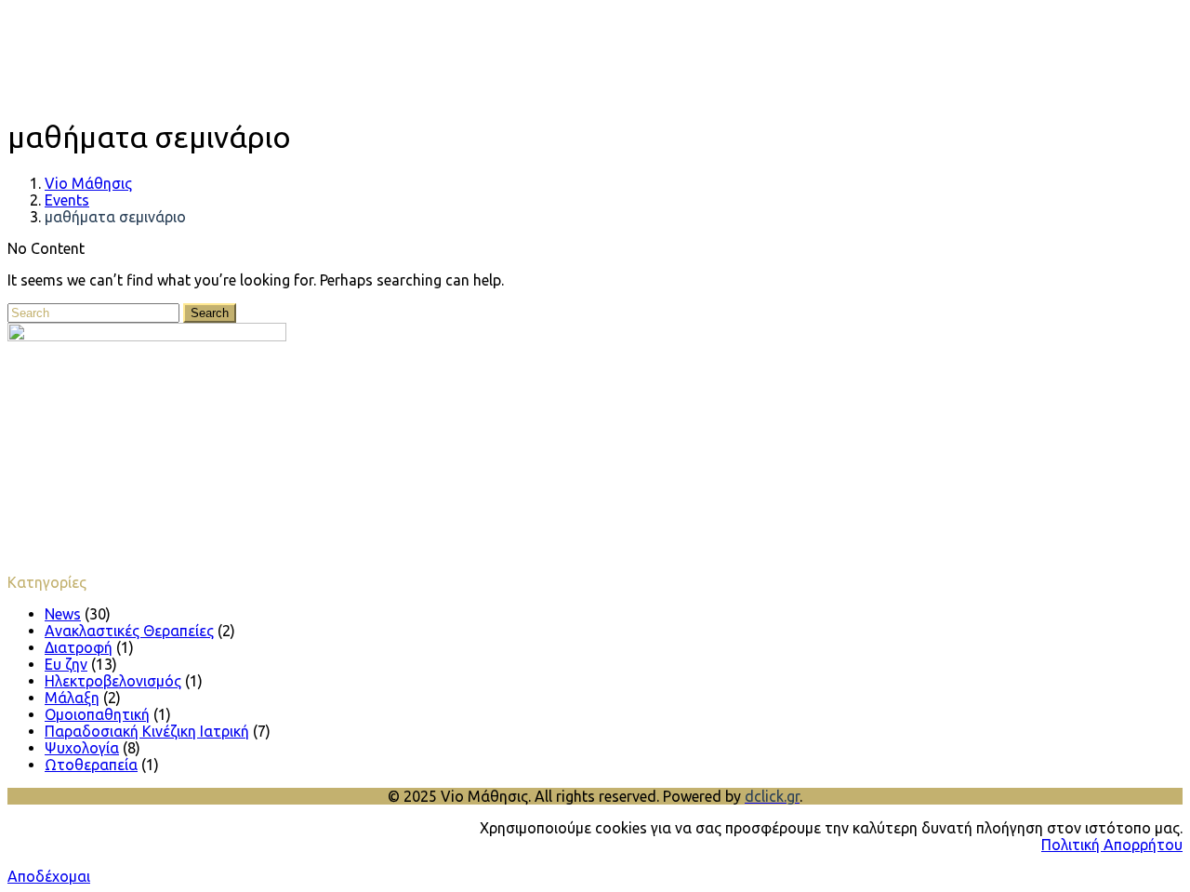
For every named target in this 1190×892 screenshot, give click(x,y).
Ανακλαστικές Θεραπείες (129, 630)
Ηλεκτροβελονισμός (113, 680)
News (63, 614)
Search (210, 313)
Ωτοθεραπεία (91, 764)
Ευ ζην (66, 664)
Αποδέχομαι (48, 876)
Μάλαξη (72, 697)
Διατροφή (78, 647)
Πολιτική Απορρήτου (1112, 844)
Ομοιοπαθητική (97, 714)
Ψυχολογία (82, 747)
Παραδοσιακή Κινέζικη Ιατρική (147, 731)
